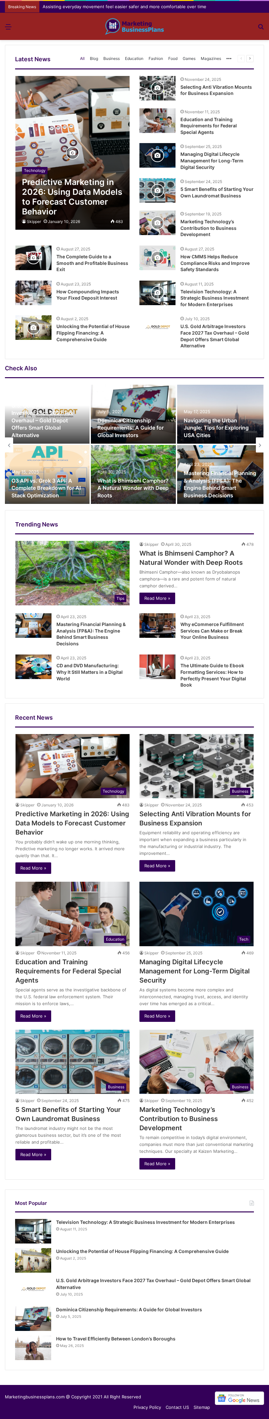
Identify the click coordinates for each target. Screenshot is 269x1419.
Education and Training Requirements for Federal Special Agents (208, 126)
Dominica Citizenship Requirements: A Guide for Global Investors (130, 427)
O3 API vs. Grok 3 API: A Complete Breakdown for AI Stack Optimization (46, 488)
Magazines (211, 58)
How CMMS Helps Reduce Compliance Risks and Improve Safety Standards (215, 263)
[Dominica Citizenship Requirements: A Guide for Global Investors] (133, 414)
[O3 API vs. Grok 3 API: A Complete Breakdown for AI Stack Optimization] (47, 474)
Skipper (34, 221)
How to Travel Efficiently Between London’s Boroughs (116, 1338)
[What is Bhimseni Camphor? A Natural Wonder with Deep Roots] (133, 474)
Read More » (157, 598)
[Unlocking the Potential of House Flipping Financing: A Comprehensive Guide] (33, 327)
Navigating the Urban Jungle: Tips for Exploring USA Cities (216, 427)
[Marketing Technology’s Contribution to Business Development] (157, 223)
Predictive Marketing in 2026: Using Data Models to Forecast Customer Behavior (72, 823)
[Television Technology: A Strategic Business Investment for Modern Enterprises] (157, 293)
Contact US (177, 1407)
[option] (134, 445)
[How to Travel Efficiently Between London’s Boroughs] (33, 1348)
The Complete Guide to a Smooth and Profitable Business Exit (92, 263)
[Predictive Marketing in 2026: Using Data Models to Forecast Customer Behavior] (72, 153)
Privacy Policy (147, 1407)
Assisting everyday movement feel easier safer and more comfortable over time (124, 6)
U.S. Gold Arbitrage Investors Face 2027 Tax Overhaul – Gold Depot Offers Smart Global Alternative (42, 420)
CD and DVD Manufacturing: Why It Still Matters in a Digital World (89, 672)
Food (172, 58)
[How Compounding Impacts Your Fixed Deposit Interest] (33, 293)
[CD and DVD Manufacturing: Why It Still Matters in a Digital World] (33, 666)
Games (189, 58)
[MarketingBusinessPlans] (134, 26)
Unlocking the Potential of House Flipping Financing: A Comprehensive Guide (93, 332)
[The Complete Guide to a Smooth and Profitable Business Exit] (33, 258)
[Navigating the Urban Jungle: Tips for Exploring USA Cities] (220, 414)
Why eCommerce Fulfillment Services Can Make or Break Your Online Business (212, 630)
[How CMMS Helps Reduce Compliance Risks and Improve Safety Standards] (157, 258)
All (82, 58)
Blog (94, 58)
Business (111, 58)
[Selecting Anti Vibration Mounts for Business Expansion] (157, 88)
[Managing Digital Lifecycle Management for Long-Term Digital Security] (157, 155)
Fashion (156, 58)
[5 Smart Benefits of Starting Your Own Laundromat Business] (157, 190)
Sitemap (202, 1407)
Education (134, 58)
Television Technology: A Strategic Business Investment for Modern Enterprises (214, 298)
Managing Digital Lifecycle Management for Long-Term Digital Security (211, 160)
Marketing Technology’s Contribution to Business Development (208, 228)
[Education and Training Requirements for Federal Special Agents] (157, 120)
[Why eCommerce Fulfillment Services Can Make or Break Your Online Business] (157, 625)
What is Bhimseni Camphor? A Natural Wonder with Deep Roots (133, 488)
